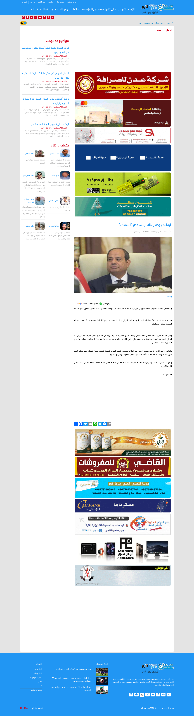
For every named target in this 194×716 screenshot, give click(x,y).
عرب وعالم (64, 9)
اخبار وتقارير (38, 673)
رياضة (39, 9)
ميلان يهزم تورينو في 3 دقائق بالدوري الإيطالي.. (73, 669)
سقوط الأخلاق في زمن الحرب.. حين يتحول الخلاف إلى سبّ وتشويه (60, 163)
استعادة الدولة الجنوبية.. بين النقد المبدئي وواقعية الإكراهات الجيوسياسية (33, 236)
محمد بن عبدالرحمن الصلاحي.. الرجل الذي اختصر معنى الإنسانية (59, 236)
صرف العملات (71, 2)
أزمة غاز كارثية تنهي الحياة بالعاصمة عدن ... (49, 124)
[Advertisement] (123, 51)
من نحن (32, 2)
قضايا (45, 9)
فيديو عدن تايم (36, 690)
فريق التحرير (41, 2)
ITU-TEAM (24, 708)
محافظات (75, 9)
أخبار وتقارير (111, 9)
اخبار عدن (122, 9)
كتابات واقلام (60, 145)
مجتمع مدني (60, 2)
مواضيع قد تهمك (57, 41)
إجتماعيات (54, 9)
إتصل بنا (24, 2)
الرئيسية (131, 9)
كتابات (50, 2)
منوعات (84, 9)
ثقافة (32, 9)
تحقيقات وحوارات (97, 9)
